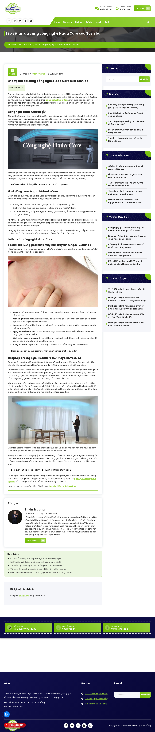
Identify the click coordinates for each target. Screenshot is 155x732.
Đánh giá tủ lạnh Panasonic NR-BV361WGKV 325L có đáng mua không (127, 299)
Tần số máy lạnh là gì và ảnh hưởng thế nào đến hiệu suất (37, 565)
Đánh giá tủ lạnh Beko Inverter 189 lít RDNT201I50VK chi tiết (126, 324)
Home (57, 22)
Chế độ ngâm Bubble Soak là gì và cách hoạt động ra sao (125, 254)
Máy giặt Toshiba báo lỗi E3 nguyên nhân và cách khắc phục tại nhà (125, 262)
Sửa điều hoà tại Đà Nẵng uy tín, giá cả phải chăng (125, 114)
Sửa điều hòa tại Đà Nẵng (96, 693)
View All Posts (33, 540)
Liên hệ (99, 22)
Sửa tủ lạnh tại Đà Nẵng (96, 703)
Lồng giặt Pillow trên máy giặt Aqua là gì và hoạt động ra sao (127, 237)
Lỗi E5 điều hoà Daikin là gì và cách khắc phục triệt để (35, 562)
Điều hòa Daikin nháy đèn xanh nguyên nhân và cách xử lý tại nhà (41, 572)
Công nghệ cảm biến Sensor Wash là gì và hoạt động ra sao (126, 246)
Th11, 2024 (12, 72)
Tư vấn (89, 22)
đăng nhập (24, 595)
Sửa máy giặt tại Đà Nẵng (96, 698)
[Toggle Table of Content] (21, 87)
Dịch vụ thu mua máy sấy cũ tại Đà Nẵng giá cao (125, 131)
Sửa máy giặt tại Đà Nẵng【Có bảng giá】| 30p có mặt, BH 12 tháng (126, 106)
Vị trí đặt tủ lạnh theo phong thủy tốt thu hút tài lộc (126, 290)
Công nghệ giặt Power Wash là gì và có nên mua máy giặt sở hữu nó (126, 229)
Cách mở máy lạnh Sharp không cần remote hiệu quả (35, 558)
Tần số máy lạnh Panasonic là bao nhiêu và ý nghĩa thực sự (38, 569)
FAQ (107, 22)
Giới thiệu (67, 22)
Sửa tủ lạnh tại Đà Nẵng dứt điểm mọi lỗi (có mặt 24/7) (126, 123)
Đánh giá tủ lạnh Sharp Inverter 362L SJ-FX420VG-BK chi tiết (126, 316)
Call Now (140, 8)
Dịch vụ (78, 22)
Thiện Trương (35, 509)
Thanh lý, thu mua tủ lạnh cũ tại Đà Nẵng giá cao (125, 139)
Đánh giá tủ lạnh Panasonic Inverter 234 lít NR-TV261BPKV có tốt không (126, 307)
